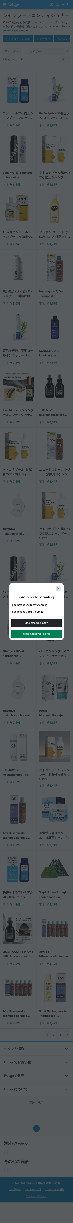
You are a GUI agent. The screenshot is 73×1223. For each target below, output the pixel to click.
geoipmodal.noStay (36, 622)
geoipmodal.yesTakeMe (36, 633)
